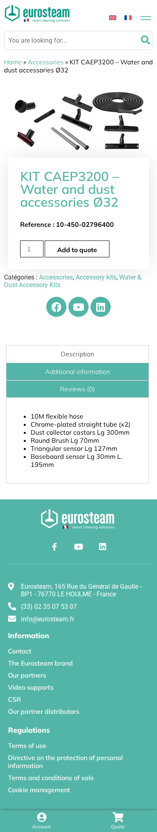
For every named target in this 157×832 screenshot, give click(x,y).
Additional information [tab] (77, 372)
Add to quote (77, 250)
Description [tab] (77, 354)
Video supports (31, 687)
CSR (14, 699)
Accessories (46, 62)
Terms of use (27, 746)
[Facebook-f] (54, 547)
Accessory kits (96, 277)
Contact (19, 651)
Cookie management (39, 790)
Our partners (27, 675)
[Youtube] (78, 307)
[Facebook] (56, 307)
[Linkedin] (101, 307)
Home (13, 62)
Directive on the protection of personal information (65, 762)
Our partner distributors (43, 711)
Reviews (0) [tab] (77, 389)
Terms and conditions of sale (51, 778)
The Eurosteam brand (40, 663)
